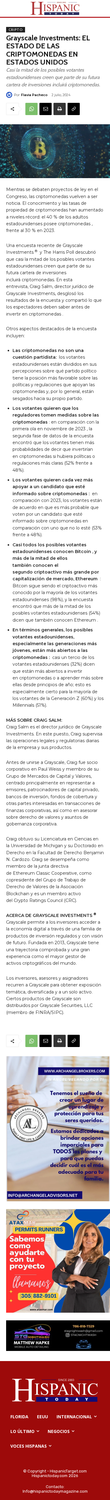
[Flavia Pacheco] (10, 95)
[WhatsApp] (31, 109)
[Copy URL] (74, 109)
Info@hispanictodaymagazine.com (55, 1491)
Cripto (16, 30)
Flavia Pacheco (34, 95)
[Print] (59, 109)
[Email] (45, 109)
